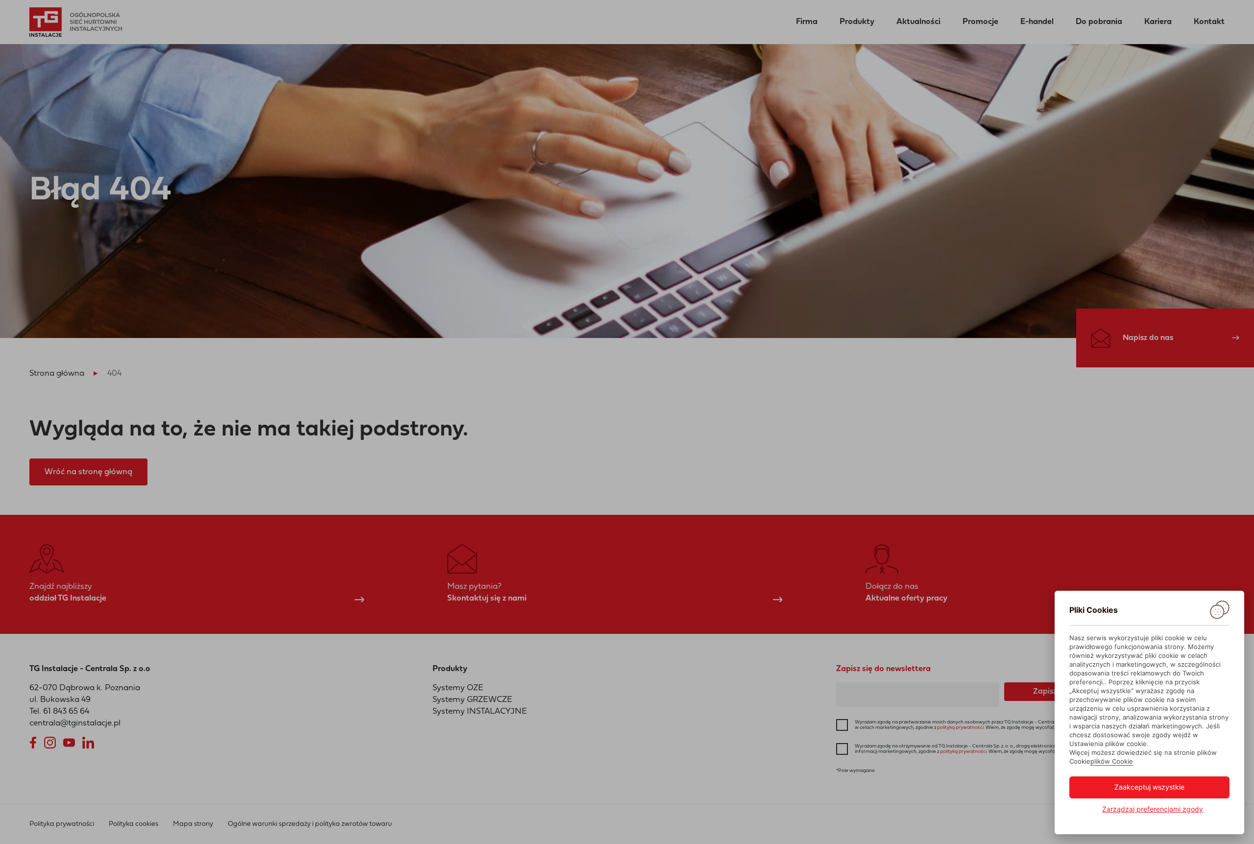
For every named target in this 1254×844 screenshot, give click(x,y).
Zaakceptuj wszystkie (1149, 787)
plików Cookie (1111, 761)
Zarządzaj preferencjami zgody (1152, 809)
